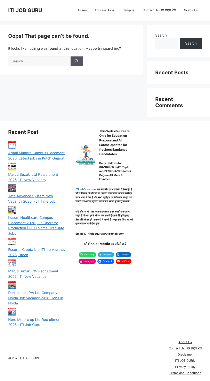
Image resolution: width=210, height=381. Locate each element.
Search (161, 35)
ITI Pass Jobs (104, 10)
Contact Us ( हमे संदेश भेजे (159, 10)
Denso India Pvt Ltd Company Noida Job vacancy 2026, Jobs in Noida (35, 298)
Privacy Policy (185, 367)
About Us (185, 342)
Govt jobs (191, 10)
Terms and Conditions (185, 373)
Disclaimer (185, 354)
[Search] (77, 61)
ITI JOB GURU (25, 10)
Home (82, 10)
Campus (128, 10)
